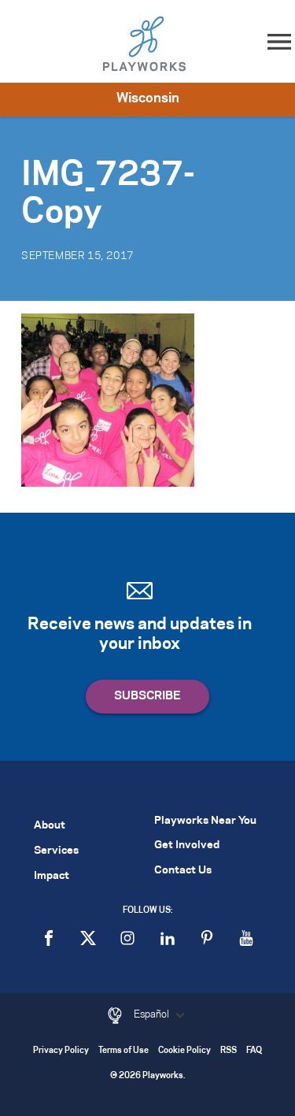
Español (152, 1014)
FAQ (254, 1051)
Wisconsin (147, 98)
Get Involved (186, 845)
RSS (228, 1051)
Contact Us (183, 871)
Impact (51, 876)
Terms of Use (123, 1051)
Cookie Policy (184, 1051)
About (49, 826)
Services (56, 851)
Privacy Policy (61, 1051)
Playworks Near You (205, 821)
